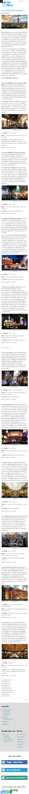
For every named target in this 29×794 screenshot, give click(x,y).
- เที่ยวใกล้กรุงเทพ (21, 734)
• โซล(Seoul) (6, 736)
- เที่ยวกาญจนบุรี (21, 742)
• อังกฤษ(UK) (6, 711)
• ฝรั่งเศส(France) (7, 713)
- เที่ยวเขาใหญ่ (20, 737)
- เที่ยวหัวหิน (20, 739)
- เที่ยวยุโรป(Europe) (6, 709)
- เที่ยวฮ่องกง (4, 724)
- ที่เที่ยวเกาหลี (5, 734)
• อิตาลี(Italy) (6, 715)
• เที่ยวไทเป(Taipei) (7, 719)
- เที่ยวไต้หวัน (4, 717)
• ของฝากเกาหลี (7, 741)
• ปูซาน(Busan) (6, 738)
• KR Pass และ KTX (8, 739)
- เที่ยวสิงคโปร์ (5, 721)
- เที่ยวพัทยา (20, 744)
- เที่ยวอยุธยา (20, 747)
